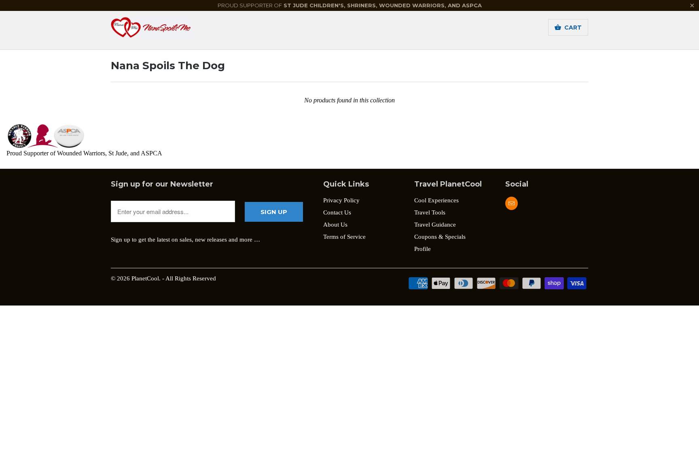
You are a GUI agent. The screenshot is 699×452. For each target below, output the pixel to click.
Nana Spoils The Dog (168, 65)
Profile (422, 249)
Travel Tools (429, 212)
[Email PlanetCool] (511, 203)
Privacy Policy (341, 200)
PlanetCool (145, 278)
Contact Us (337, 212)
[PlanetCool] (167, 30)
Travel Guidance (435, 224)
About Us (335, 224)
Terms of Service (344, 236)
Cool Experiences (436, 200)
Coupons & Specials (440, 236)
